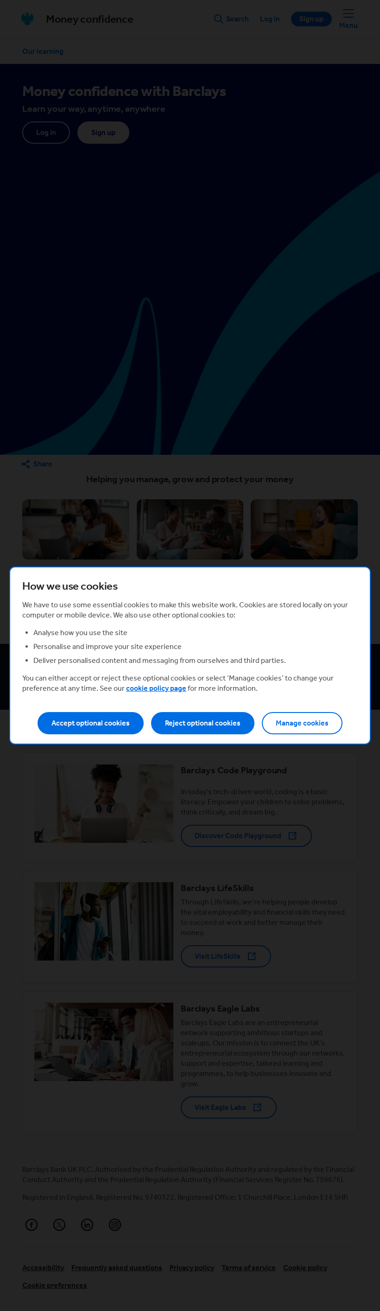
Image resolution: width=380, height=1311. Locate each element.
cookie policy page (156, 688)
